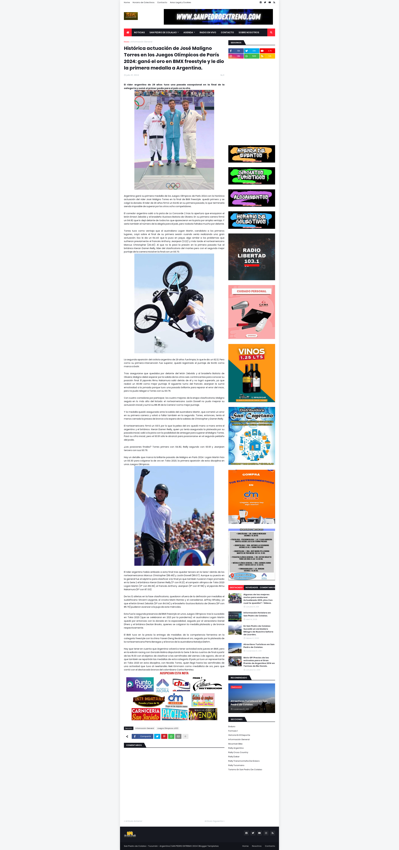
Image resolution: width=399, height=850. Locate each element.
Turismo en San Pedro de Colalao (245, 769)
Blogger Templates (209, 846)
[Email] (178, 736)
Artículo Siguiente (214, 821)
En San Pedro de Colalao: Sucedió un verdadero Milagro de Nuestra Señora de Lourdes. (258, 630)
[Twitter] (157, 736)
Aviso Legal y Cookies (180, 2)
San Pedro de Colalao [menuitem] (163, 32)
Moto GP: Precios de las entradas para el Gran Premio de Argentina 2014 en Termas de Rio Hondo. (259, 662)
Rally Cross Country (238, 752)
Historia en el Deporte (239, 735)
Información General (141, 41)
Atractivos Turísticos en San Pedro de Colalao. (258, 646)
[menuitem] (128, 32)
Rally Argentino (236, 748)
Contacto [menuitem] (227, 32)
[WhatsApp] (171, 736)
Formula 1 (233, 730)
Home (127, 2)
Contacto (162, 2)
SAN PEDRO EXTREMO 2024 (184, 846)
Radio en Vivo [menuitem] (208, 32)
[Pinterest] (164, 736)
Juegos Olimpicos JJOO (167, 728)
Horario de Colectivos (143, 2)
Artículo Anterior (133, 821)
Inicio (126, 41)
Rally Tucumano (236, 765)
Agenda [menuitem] (188, 32)
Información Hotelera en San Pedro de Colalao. (257, 614)
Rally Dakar (234, 756)
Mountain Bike (235, 743)
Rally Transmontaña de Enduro (244, 760)
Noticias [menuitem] (139, 32)
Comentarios (267, 587)
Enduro (231, 726)
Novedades (251, 587)
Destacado (236, 587)
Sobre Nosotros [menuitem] (249, 32)
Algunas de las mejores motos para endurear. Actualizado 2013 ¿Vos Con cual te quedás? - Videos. (258, 599)
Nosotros (257, 846)
